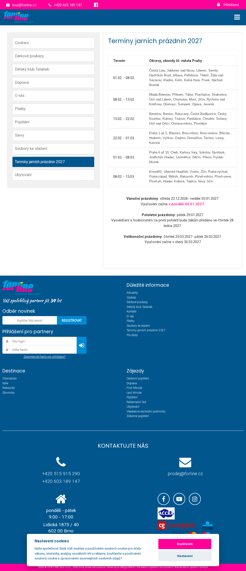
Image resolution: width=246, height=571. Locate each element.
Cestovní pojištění (138, 378)
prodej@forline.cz (185, 473)
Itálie (5, 383)
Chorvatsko (9, 378)
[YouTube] (179, 499)
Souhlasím (185, 544)
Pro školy (132, 335)
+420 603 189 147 (61, 481)
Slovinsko (8, 392)
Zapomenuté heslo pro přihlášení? (45, 357)
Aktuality (132, 292)
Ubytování (23, 175)
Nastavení (185, 556)
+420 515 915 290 (61, 473)
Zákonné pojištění (138, 416)
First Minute (134, 388)
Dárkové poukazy (29, 56)
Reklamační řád (136, 402)
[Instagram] (195, 499)
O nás (20, 95)
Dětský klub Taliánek (32, 69)
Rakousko (8, 388)
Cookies (22, 42)
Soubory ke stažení (31, 148)
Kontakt (131, 311)
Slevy (19, 135)
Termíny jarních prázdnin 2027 (40, 161)
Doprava (22, 82)
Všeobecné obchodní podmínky (146, 411)
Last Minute (134, 392)
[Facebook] (164, 499)
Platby (20, 108)
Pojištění (22, 122)
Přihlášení (231, 5)
